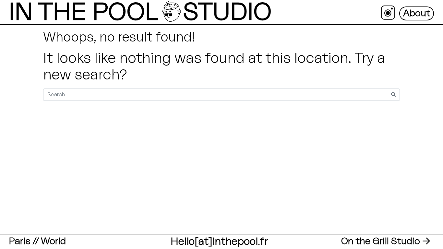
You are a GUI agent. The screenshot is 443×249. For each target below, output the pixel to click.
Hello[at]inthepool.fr (219, 242)
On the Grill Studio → (385, 241)
